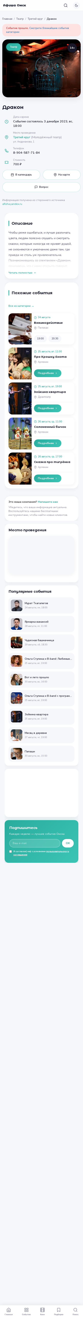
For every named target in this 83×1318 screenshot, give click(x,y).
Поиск (75, 1314)
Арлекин (43, 362)
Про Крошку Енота (50, 357)
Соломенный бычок (50, 427)
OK (68, 843)
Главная (7, 19)
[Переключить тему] (76, 5)
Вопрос (43, 187)
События (26, 1314)
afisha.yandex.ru (12, 204)
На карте (64, 174)
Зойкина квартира (50, 392)
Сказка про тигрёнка (52, 462)
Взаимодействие (48, 323)
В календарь (23, 174)
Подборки (58, 1314)
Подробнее (46, 373)
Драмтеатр (44, 397)
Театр (20, 19)
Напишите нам (48, 502)
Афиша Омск (14, 5)
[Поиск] (65, 5)
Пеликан (43, 328)
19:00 (40, 338)
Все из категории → (21, 306)
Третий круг (35, 19)
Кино (42, 1314)
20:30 (55, 338)
